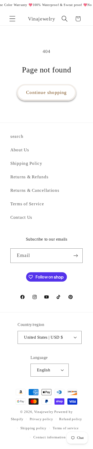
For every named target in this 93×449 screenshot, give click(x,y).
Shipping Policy (26, 163)
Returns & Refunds (29, 176)
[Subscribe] (75, 255)
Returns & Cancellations (34, 190)
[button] (12, 19)
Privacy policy (41, 419)
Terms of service (66, 428)
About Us (19, 149)
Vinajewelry (43, 412)
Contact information (49, 437)
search (16, 136)
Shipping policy (33, 428)
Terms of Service (27, 203)
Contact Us (21, 217)
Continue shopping (46, 92)
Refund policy (70, 419)
